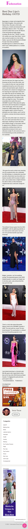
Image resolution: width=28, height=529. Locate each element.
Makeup (5, 441)
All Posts (16, 414)
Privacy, (18, 524)
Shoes (4, 453)
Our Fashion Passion (8, 444)
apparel (5, 424)
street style (5, 458)
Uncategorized (6, 384)
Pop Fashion (6, 451)
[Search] (25, 3)
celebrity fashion (7, 432)
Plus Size (5, 449)
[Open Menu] (2, 3)
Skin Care (5, 456)
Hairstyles (5, 434)
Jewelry (5, 439)
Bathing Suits (6, 427)
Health (4, 437)
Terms (21, 524)
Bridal (4, 429)
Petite (4, 446)
